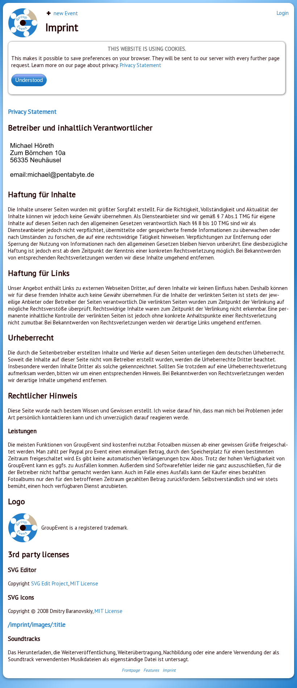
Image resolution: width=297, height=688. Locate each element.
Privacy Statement (140, 65)
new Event (65, 13)
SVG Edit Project (49, 583)
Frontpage (131, 670)
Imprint (169, 670)
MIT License (84, 583)
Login (283, 12)
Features (151, 670)
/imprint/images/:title (37, 625)
